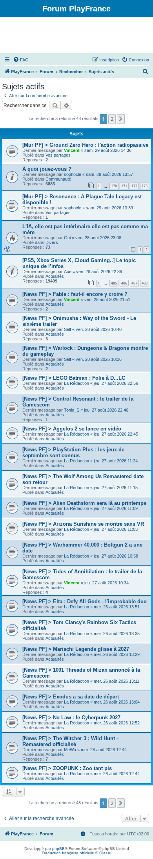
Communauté (58, 179)
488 (145, 283)
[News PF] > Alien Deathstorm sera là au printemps (84, 503)
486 (124, 283)
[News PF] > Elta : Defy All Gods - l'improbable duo (84, 601)
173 (145, 185)
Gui (67, 237)
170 (114, 185)
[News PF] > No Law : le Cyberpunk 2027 (71, 717)
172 (134, 185)
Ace (67, 271)
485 (114, 283)
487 (134, 283)
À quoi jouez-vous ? (46, 169)
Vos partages (58, 155)
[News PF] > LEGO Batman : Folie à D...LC (73, 378)
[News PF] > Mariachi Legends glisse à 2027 (75, 649)
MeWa (70, 749)
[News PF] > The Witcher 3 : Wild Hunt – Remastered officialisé (70, 741)
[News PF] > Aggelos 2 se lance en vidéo (71, 429)
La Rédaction (76, 383)
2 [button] (112, 118)
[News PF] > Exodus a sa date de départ (70, 697)
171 (124, 185)
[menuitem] (21, 60)
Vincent (72, 150)
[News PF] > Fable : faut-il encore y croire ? (75, 294)
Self (67, 329)
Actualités (55, 276)
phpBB (58, 848)
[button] (121, 119)
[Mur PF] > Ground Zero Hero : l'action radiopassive (85, 145)
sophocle (72, 174)
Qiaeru (105, 853)
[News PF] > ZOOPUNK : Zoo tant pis (67, 768)
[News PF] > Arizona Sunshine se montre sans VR (83, 524)
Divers (52, 242)
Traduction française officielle (68, 853)
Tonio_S (71, 410)
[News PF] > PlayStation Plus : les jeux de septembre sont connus (73, 452)
